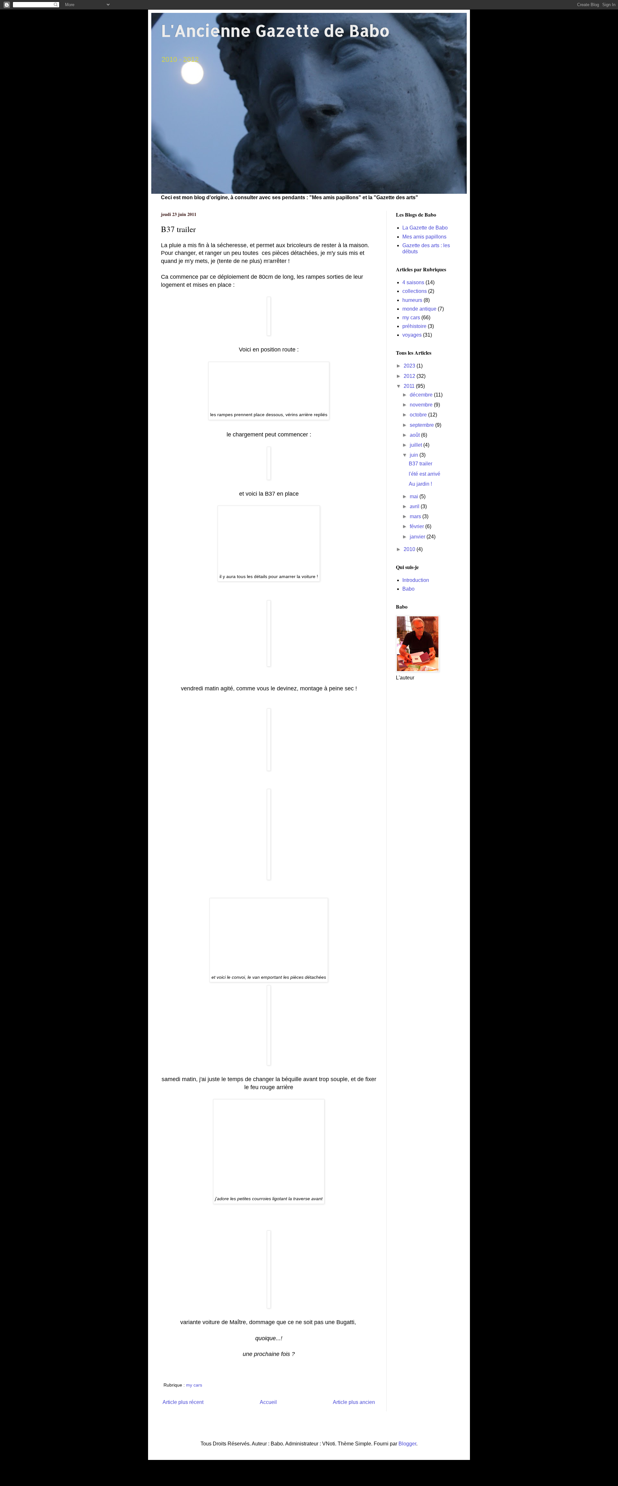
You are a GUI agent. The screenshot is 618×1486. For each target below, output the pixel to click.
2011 (410, 386)
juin (414, 455)
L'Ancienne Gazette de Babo (275, 30)
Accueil (268, 1402)
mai (414, 496)
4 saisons (413, 282)
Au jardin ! (420, 484)
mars (416, 516)
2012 (410, 376)
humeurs (412, 300)
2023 (410, 366)
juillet (416, 445)
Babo (408, 589)
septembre (422, 425)
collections (414, 291)
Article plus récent (183, 1402)
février (417, 526)
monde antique (419, 309)
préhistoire (414, 326)
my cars (194, 1385)
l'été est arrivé (424, 474)
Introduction (415, 580)
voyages (412, 335)
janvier (418, 536)
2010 (410, 549)
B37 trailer (420, 463)
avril (415, 506)
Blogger (407, 1443)
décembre (422, 394)
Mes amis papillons (424, 236)
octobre (419, 414)
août (415, 435)
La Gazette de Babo (425, 227)
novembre (422, 404)
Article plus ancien (354, 1402)
